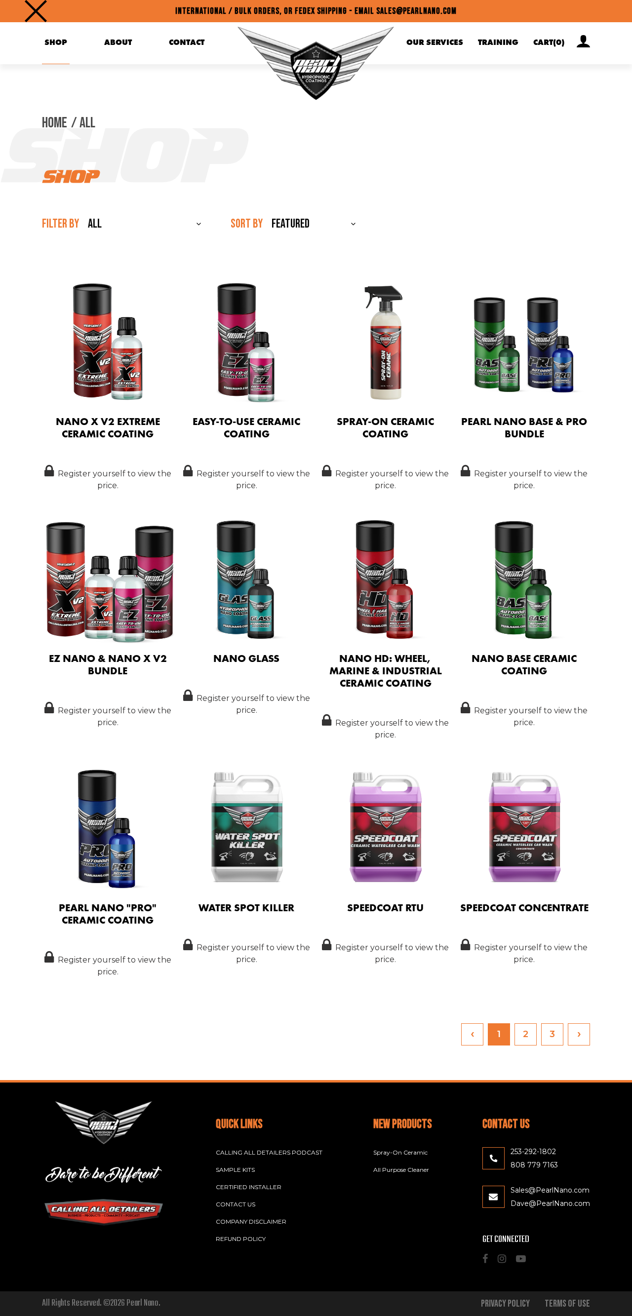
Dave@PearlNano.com (550, 1203)
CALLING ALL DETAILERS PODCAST (269, 1152)
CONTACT (186, 43)
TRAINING (498, 43)
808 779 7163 (534, 1165)
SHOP (55, 43)
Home (54, 123)
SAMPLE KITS (235, 1169)
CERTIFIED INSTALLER (248, 1187)
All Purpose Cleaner (401, 1169)
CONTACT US (235, 1204)
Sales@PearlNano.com (550, 1190)
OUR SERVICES (434, 43)
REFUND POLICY (241, 1238)
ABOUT (118, 43)
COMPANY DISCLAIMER (251, 1221)
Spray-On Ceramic (400, 1152)
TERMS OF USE (567, 1304)
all (87, 123)
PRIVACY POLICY (505, 1304)
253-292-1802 (533, 1151)
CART (548, 43)
